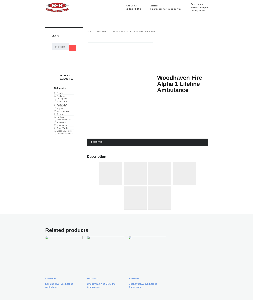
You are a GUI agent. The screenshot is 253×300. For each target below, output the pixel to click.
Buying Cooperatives (172, 17)
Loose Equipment (64, 130)
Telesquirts (62, 98)
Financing (151, 17)
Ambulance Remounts (62, 105)
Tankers (60, 117)
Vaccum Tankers (64, 119)
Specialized (62, 122)
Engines (60, 108)
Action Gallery (99, 17)
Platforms (61, 96)
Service (138, 17)
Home (68, 17)
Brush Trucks (62, 128)
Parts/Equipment (120, 17)
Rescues (60, 114)
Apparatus (81, 17)
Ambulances (103, 31)
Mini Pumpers (63, 111)
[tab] (97, 142)
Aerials (60, 93)
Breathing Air (62, 125)
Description (97, 142)
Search (72, 48)
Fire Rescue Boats (65, 133)
